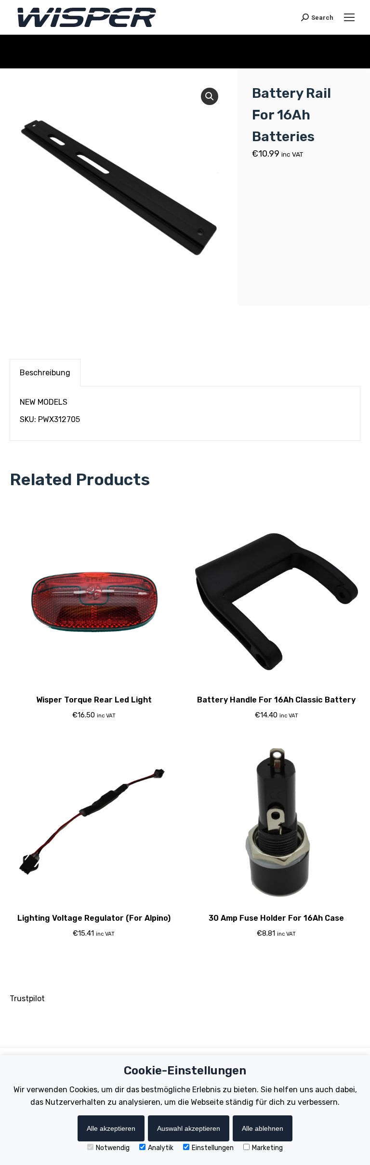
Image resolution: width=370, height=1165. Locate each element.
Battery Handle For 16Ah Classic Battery (276, 699)
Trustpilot (27, 998)
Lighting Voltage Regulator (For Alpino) (94, 918)
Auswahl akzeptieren (188, 1128)
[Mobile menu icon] (349, 17)
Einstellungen (213, 1148)
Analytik (160, 1148)
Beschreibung (45, 372)
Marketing (267, 1148)
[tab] (45, 372)
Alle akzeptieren (111, 1128)
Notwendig (113, 1148)
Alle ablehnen (262, 1128)
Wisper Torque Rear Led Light (94, 699)
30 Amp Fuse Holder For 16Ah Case (276, 918)
